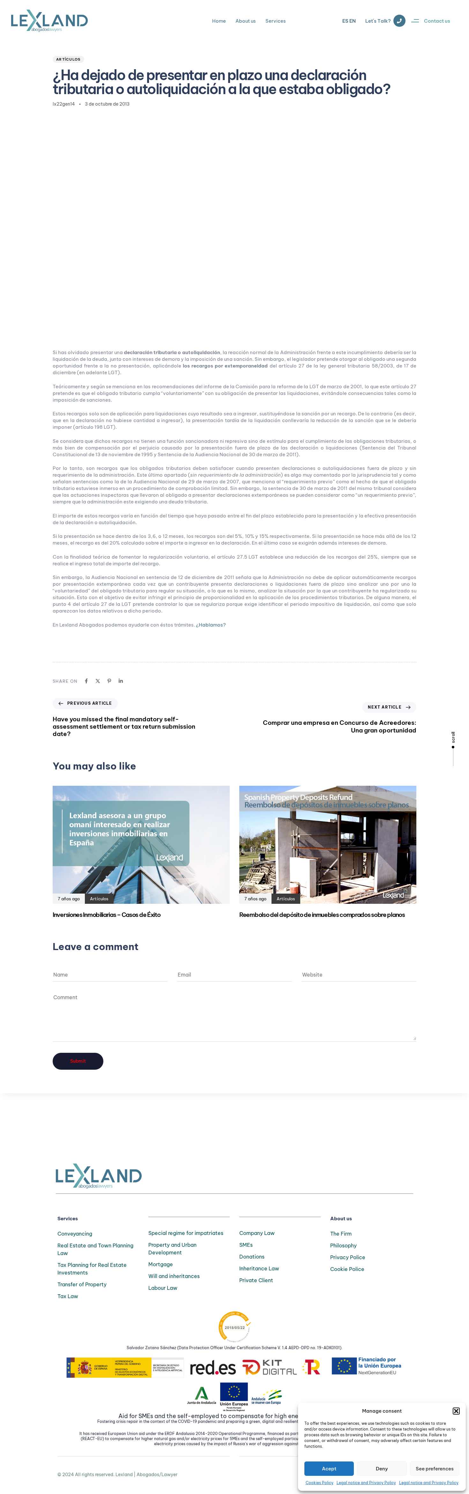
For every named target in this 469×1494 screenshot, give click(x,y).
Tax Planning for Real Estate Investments (92, 1269)
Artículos (68, 59)
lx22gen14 (64, 104)
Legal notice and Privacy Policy (366, 1482)
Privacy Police (347, 1257)
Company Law (257, 1233)
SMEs (246, 1245)
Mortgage (160, 1264)
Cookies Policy (319, 1482)
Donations (251, 1256)
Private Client (256, 1280)
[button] (456, 1411)
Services (275, 21)
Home (219, 21)
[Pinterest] (109, 681)
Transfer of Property (82, 1284)
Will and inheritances (174, 1276)
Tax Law (67, 1296)
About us (245, 21)
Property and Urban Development (172, 1249)
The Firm (341, 1233)
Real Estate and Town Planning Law (95, 1249)
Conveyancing (74, 1233)
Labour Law (162, 1288)
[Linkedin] (120, 681)
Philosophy (343, 1245)
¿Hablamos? (210, 625)
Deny (382, 1469)
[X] (97, 681)
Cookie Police (347, 1269)
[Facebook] (86, 681)
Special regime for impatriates (185, 1233)
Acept (329, 1469)
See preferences (435, 1469)
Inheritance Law (259, 1268)
